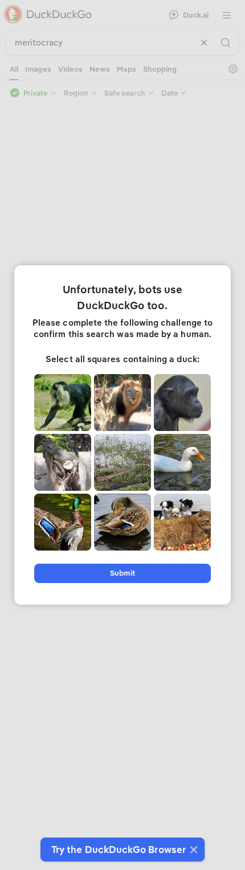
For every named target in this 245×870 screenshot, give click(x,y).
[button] (192, 849)
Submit (122, 573)
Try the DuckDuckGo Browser (118, 849)
